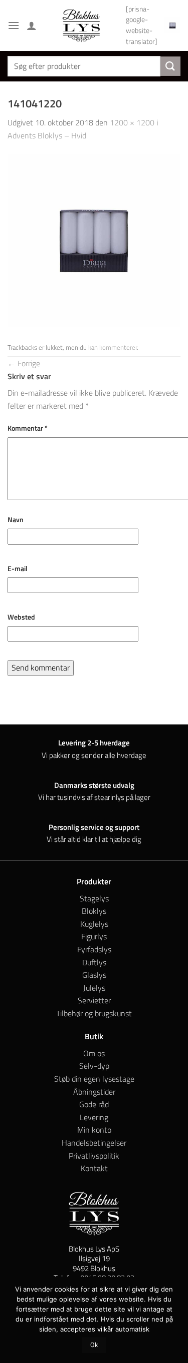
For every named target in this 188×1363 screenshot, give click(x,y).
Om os (94, 1053)
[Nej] (168, 1323)
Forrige (24, 363)
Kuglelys (94, 924)
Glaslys (94, 975)
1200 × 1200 (132, 122)
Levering (94, 1117)
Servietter (94, 1000)
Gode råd (94, 1104)
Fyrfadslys (94, 949)
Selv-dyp (94, 1066)
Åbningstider (94, 1092)
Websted (21, 617)
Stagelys (94, 898)
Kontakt (94, 1168)
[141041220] (94, 239)
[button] (14, 25)
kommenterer (118, 347)
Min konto (94, 1130)
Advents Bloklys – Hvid (47, 135)
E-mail (18, 568)
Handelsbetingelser (94, 1143)
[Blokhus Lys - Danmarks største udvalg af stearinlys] (81, 25)
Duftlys (94, 962)
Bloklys (94, 911)
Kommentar (28, 428)
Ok (94, 1345)
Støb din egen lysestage (94, 1079)
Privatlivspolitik (94, 1156)
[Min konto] (32, 25)
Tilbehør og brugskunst (94, 1013)
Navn (16, 519)
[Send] (170, 66)
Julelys (94, 988)
